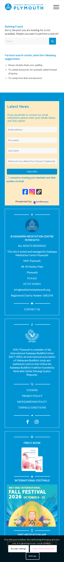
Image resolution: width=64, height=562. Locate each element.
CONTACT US (32, 309)
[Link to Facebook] (27, 423)
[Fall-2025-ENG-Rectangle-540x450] (32, 505)
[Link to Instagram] (36, 423)
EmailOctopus (42, 202)
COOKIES (32, 390)
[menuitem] (54, 7)
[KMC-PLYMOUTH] (26, 7)
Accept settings (18, 548)
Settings (33, 556)
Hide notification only (43, 548)
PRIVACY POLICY (32, 395)
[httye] (32, 460)
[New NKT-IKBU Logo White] (32, 335)
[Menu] (54, 7)
